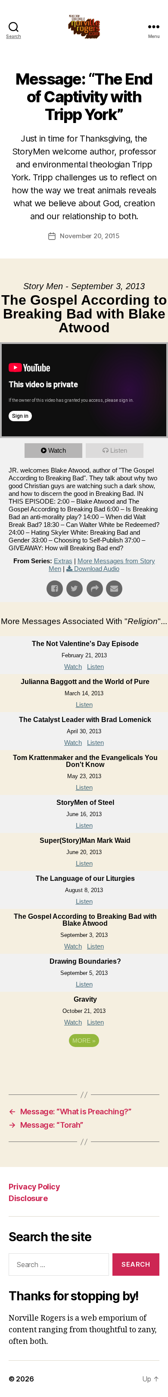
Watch (57, 450)
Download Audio (96, 568)
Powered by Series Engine (84, 1064)
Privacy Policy (34, 1186)
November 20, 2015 (90, 236)
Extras (63, 560)
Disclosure (28, 1198)
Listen (118, 450)
